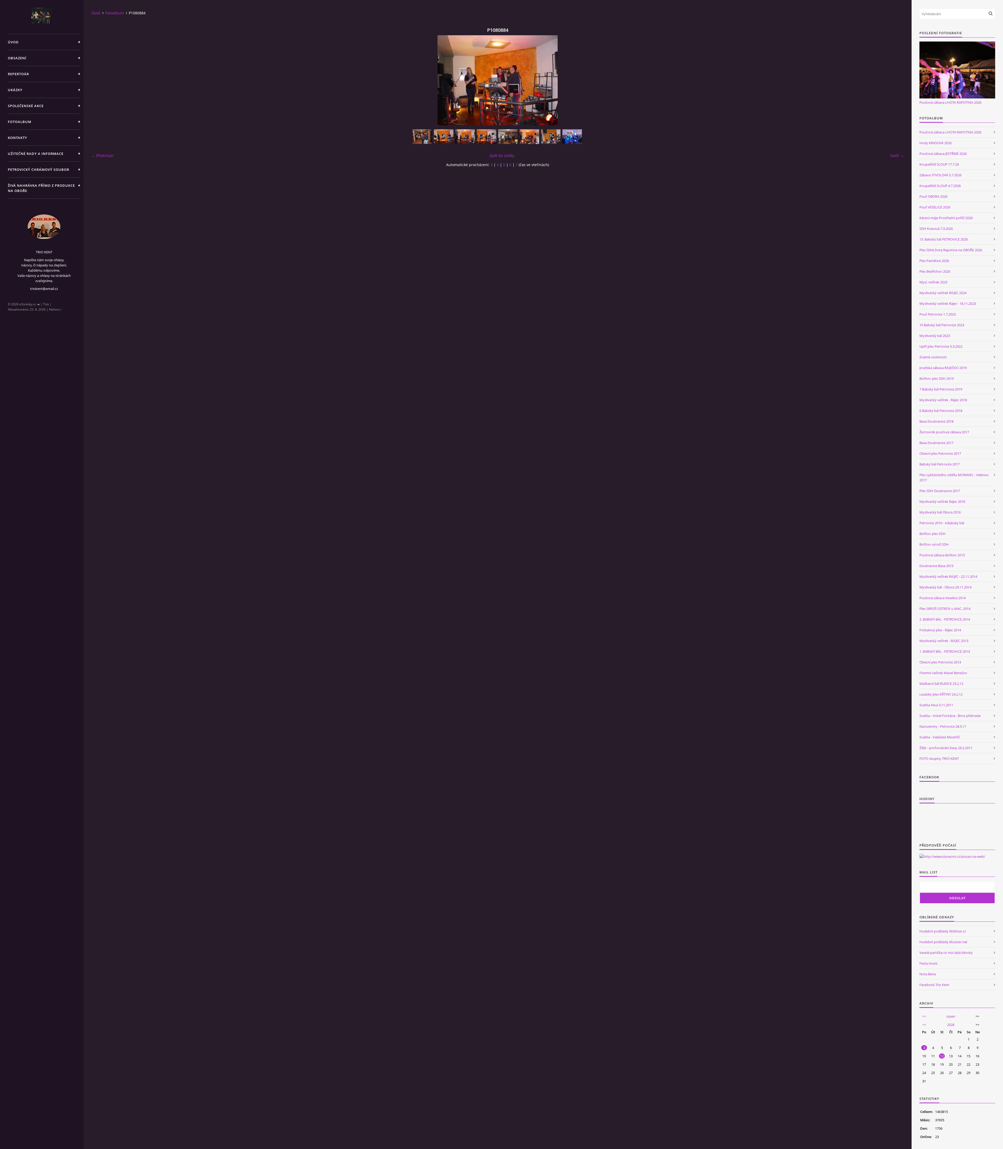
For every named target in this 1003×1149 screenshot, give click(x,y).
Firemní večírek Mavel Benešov (943, 672)
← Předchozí (102, 155)
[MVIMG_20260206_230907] (572, 136)
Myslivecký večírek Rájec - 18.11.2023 (947, 303)
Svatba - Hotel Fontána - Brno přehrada (950, 715)
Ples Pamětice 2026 (934, 260)
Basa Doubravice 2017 (936, 442)
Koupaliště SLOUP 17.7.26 (939, 164)
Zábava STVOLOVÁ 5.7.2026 (940, 175)
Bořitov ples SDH (932, 533)
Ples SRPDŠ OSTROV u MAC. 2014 (944, 608)
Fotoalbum (19, 121)
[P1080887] (422, 136)
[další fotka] (895, 80)
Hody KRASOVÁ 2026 (935, 143)
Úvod (13, 42)
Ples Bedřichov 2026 (934, 271)
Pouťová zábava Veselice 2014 (942, 598)
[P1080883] (486, 136)
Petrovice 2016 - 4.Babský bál (941, 523)
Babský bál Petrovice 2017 (939, 464)
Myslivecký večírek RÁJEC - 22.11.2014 (948, 576)
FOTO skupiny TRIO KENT (939, 758)
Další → (897, 155)
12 (942, 1056)
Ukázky (15, 90)
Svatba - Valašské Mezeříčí (939, 737)
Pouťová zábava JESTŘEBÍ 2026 (943, 153)
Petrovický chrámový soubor (38, 169)
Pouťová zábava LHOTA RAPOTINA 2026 (950, 102)
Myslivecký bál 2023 (934, 335)
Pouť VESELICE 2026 (934, 207)
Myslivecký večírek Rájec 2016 (942, 501)
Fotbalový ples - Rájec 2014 (940, 630)
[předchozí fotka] (100, 80)
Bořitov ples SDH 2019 (936, 378)
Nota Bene (927, 974)
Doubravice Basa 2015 (936, 565)
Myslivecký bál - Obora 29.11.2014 (945, 587)
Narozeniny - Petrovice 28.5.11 (942, 726)
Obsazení (17, 58)
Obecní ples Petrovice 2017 (940, 453)
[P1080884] (465, 136)
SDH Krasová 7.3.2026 (936, 228)
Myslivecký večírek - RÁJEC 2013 (943, 640)
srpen (950, 1016)
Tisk (46, 304)
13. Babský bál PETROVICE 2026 (943, 239)
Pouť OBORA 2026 (933, 196)
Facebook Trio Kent (934, 984)
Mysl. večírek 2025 (933, 282)
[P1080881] (529, 136)
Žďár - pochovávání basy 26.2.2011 (945, 747)
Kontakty (17, 137)
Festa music (928, 963)
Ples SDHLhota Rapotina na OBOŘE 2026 (950, 250)
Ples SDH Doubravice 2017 (939, 490)
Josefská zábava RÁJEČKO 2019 (943, 367)
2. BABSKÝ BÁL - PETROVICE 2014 (944, 619)
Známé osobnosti (933, 357)
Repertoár (18, 74)
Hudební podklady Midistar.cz (942, 931)
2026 (950, 1024)
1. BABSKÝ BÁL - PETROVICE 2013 (944, 651)
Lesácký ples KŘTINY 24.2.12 (941, 694)
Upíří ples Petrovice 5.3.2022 (941, 346)
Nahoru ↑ (55, 309)
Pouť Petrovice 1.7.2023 (937, 314)
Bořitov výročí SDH (934, 544)
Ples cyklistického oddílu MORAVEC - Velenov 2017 (954, 477)
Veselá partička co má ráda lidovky (946, 952)
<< (924, 1016)
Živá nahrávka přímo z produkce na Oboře (41, 188)
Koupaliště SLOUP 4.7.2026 (940, 185)
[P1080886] (443, 136)
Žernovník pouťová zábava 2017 (944, 432)
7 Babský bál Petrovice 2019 (940, 389)
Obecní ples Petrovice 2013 (940, 662)
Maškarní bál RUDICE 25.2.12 (941, 683)
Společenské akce (26, 105)
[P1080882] (508, 136)
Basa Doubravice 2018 (936, 421)
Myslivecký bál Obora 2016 (940, 512)
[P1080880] (551, 136)
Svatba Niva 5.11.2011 (936, 705)
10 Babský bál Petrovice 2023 (941, 325)
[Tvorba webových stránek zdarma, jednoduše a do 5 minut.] (38, 304)
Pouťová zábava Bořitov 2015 (942, 555)
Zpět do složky (501, 155)
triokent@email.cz (44, 288)
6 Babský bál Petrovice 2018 (940, 410)
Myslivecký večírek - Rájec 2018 (943, 400)
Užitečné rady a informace (35, 153)
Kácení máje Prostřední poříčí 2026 (946, 217)
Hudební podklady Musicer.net (943, 942)
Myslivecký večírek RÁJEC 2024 (942, 292)
